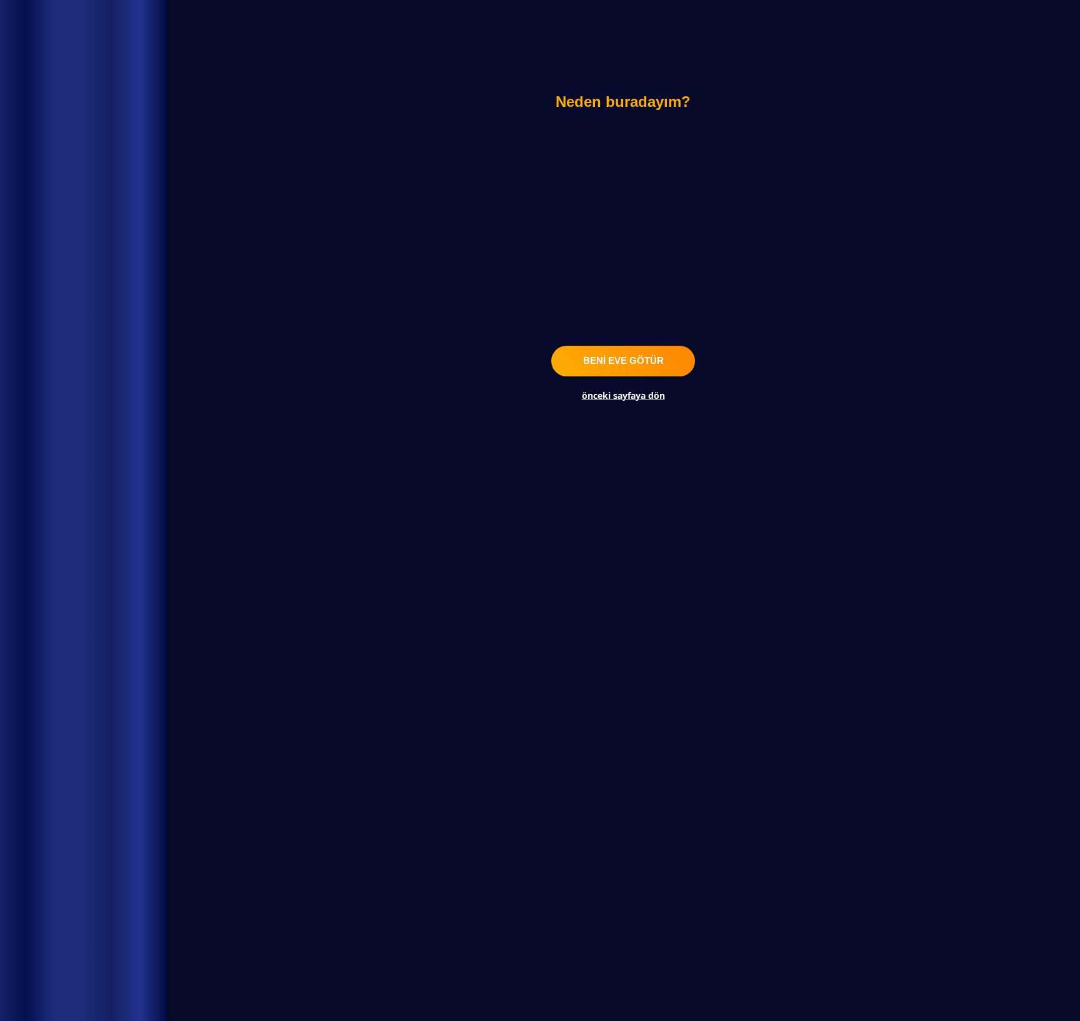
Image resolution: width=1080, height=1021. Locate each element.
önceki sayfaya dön (623, 395)
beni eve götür (623, 360)
